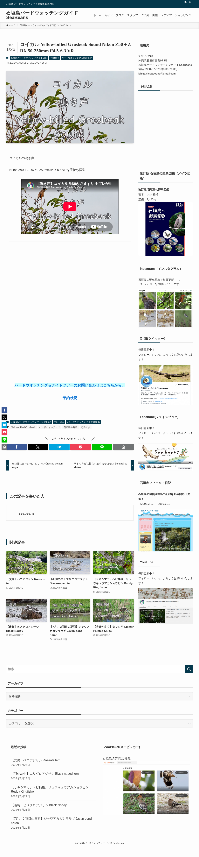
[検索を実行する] (189, 669)
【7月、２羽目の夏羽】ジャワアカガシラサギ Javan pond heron (51, 823)
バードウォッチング (49, 427)
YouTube (54, 58)
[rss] (185, 2)
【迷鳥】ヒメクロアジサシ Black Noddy (39, 807)
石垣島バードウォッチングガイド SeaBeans (42, 15)
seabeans (27, 513)
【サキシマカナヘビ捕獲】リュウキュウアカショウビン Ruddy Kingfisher (50, 792)
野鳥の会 (85, 427)
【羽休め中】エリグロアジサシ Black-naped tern (45, 776)
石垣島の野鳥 (71, 427)
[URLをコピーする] (123, 447)
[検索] (190, 2)
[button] (16, 447)
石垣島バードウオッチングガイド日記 (29, 58)
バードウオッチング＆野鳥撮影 (77, 58)
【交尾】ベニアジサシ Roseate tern (35, 762)
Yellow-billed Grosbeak (23, 427)
